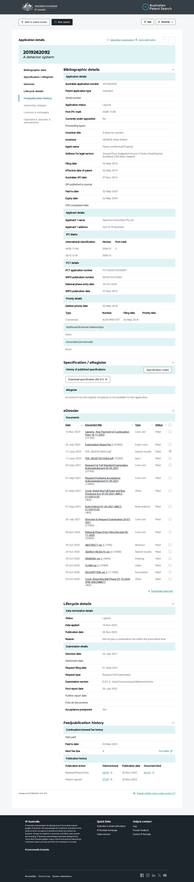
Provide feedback (141, 831)
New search (64, 22)
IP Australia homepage (107, 831)
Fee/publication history (38, 98)
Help (149, 22)
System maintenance (62, 877)
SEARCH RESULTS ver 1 (98, 551)
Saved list (165, 22)
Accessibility (30, 877)
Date (68, 425)
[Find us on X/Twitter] (159, 876)
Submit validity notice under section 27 (156, 793)
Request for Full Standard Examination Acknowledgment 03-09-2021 (106, 467)
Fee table (164, 751)
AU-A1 (147, 772)
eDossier (29, 84)
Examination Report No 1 (99, 444)
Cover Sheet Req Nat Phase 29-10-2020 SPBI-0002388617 (107, 581)
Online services (103, 835)
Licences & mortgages (36, 112)
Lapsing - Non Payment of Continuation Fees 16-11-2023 (107, 433)
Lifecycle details (33, 91)
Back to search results (36, 22)
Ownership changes (35, 105)
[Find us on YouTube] (165, 876)
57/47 (105, 779)
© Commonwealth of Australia (37, 850)
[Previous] (165, 40)
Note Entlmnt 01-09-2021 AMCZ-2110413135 (103, 508)
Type (138, 425)
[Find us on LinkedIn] (153, 876)
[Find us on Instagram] (148, 876)
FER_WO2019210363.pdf (99, 458)
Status (159, 425)
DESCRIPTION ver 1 (96, 572)
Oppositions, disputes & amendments (37, 121)
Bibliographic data (35, 70)
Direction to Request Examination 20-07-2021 (108, 521)
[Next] (172, 40)
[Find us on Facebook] (142, 876)
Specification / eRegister (38, 77)
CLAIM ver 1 (92, 565)
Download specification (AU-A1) (86, 379)
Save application (147, 40)
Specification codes (157, 369)
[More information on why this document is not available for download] (170, 451)
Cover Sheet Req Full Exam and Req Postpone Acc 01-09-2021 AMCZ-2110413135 (105, 493)
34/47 (105, 772)
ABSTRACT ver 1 (94, 544)
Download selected (162, 591)
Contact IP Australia (142, 835)
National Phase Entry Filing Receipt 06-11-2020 (106, 534)
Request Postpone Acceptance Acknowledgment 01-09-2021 (102, 479)
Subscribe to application (122, 40)
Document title (93, 425)
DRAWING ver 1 (93, 558)
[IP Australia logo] (39, 7)
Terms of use (44, 876)
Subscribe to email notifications (111, 826)
